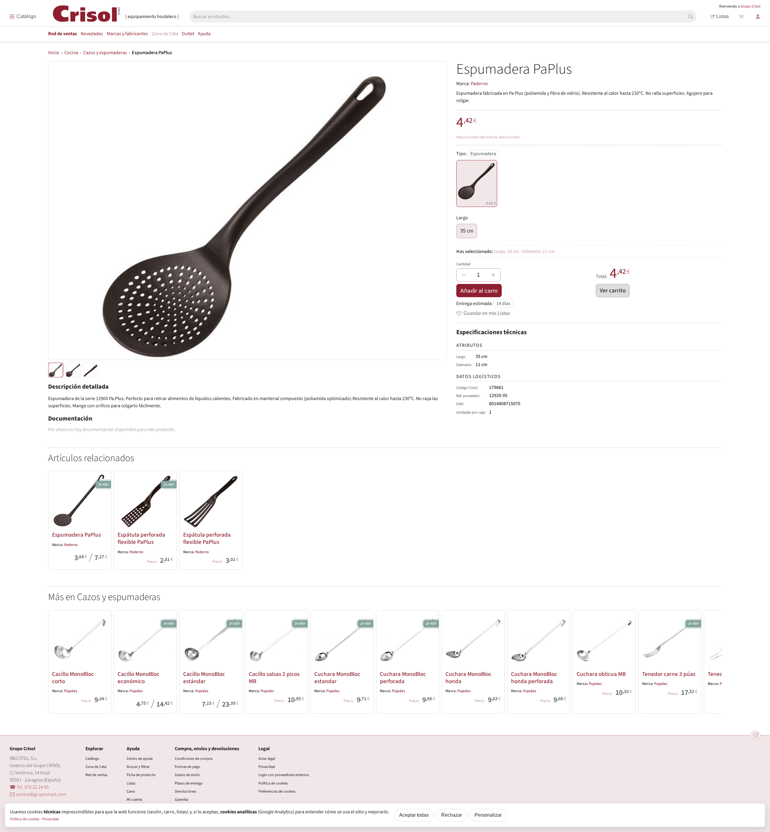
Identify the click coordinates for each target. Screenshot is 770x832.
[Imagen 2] (90, 369)
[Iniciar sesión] (758, 16)
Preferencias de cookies (276, 791)
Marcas (127, 33)
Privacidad (266, 766)
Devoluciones (185, 791)
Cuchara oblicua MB (601, 674)
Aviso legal (266, 758)
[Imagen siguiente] (434, 210)
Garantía (181, 799)
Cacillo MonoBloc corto (73, 678)
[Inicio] (86, 16)
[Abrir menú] (22, 16)
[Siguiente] (714, 660)
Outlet (188, 33)
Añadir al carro (479, 291)
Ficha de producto (141, 775)
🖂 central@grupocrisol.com (38, 794)
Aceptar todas (414, 815)
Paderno (479, 83)
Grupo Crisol (750, 6)
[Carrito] (741, 16)
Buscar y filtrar (138, 766)
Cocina (71, 52)
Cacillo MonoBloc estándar (204, 678)
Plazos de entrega (188, 783)
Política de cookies (273, 783)
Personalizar (488, 815)
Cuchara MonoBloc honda (468, 678)
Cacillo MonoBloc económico (138, 678)
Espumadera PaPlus (76, 535)
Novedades (92, 33)
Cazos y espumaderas (105, 52)
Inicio (53, 52)
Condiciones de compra (193, 758)
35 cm (466, 230)
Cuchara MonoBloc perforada (403, 678)
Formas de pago (187, 766)
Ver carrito (613, 290)
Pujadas (70, 691)
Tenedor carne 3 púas (668, 674)
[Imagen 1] (73, 369)
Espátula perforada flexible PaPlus (141, 538)
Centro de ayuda (139, 758)
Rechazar (451, 815)
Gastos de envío (187, 775)
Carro (131, 791)
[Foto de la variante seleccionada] (55, 369)
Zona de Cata (165, 33)
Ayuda (204, 33)
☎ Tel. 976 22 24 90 (29, 787)
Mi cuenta (134, 799)
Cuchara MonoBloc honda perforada (534, 678)
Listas (722, 16)
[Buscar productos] (690, 16)
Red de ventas (62, 33)
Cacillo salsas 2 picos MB (274, 678)
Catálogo (92, 758)
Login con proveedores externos (283, 775)
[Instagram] (755, 735)
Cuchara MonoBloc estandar (337, 678)
